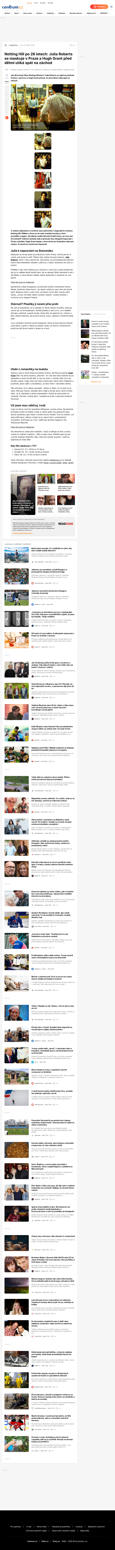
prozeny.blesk (55, 463)
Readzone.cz (55, 460)
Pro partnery (15, 1526)
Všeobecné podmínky (61, 1526)
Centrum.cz (32, 1541)
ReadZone (13, 45)
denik (70, 463)
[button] (6, 101)
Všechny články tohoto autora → (23, 533)
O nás (28, 1526)
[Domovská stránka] (5, 45)
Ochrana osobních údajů (36, 1531)
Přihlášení (101, 7)
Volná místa (41, 1526)
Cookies (79, 1526)
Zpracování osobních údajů (63, 1531)
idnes (46, 463)
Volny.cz (56, 1541)
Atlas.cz (45, 1541)
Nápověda (84, 1531)
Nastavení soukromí (96, 1526)
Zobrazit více (96, 382)
